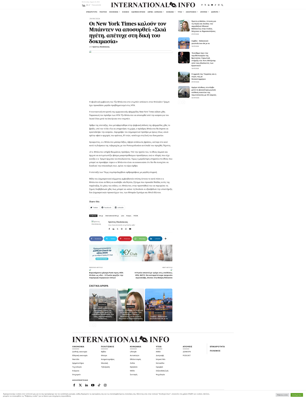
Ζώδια (132, 363)
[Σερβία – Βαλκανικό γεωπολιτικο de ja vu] (158, 305)
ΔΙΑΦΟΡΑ (187, 351)
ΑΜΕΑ (158, 351)
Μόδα (132, 371)
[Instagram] (219, 5)
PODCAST (187, 355)
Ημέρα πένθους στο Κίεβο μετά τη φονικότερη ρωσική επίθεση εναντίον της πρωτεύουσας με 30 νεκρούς (203, 91)
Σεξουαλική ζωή (162, 371)
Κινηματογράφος (108, 359)
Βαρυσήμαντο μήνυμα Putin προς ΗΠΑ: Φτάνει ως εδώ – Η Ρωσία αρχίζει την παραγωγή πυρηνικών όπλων (106, 275)
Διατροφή (160, 355)
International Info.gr (112, 216)
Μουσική (104, 363)
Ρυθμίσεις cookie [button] (282, 395)
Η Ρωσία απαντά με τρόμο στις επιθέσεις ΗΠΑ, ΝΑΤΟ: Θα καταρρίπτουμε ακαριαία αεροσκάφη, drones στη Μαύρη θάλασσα (153, 275)
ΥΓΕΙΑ (159, 346)
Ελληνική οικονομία (79, 355)
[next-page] (94, 325)
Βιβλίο (103, 351)
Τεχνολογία (77, 367)
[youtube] (130, 228)
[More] (165, 238)
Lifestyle (133, 351)
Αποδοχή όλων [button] (297, 395)
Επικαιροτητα (217, 346)
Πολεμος (215, 351)
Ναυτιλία (75, 359)
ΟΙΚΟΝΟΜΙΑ (78, 346)
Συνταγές (133, 374)
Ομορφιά (159, 367)
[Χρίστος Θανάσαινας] (99, 226)
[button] (222, 5)
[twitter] (117, 228)
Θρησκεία (133, 367)
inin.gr (101, 216)
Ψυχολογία (160, 374)
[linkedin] (113, 228)
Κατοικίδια (160, 363)
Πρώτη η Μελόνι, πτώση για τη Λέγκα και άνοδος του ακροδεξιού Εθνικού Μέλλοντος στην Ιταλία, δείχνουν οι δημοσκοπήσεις (130, 314)
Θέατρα (104, 355)
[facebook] (109, 228)
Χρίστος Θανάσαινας (101, 47)
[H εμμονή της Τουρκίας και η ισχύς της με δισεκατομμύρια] (184, 77)
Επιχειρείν (76, 374)
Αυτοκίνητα (134, 355)
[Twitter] (205, 5)
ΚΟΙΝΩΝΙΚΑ (135, 346)
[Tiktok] (215, 5)
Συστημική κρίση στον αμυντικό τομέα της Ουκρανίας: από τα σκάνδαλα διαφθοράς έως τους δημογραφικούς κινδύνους (103, 313)
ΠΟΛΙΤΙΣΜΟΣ (107, 346)
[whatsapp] (126, 228)
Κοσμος (128, 216)
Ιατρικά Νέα (160, 359)
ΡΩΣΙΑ (136, 216)
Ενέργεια (75, 371)
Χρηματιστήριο (78, 363)
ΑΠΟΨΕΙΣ (187, 346)
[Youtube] (212, 5)
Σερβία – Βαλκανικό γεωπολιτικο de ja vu (159, 317)
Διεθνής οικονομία (79, 351)
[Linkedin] (209, 5)
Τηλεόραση (105, 367)
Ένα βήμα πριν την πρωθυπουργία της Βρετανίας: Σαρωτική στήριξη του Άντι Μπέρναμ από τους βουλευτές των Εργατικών (203, 59)
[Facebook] (202, 5)
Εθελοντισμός (135, 359)
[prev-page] (90, 325)
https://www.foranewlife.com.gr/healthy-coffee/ (121, 225)
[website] (122, 228)
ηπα (122, 216)
